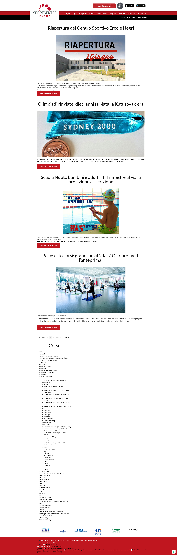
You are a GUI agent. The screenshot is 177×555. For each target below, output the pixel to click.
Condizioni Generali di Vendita (48, 370)
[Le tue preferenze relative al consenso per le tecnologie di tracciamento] (174, 552)
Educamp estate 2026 (133, 13)
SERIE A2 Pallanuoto (101, 13)
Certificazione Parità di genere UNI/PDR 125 (54, 501)
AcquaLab (91, 13)
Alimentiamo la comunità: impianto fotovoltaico (53, 358)
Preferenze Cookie (68, 548)
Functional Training (49, 449)
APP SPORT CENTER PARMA (48, 360)
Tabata (46, 463)
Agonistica (113, 13)
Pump (45, 461)
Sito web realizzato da (43, 546)
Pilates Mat (47, 457)
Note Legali (42, 489)
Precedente (41, 337)
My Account (42, 485)
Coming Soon (43, 368)
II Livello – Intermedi (52, 439)
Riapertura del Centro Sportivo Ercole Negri (91, 28)
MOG (40, 483)
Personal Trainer (46, 423)
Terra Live (44, 447)
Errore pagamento (44, 475)
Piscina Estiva (121, 13)
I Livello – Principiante (52, 437)
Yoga (45, 467)
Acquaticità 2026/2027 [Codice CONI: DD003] (57, 427)
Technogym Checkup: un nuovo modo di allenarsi (54, 514)
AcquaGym (47, 414)
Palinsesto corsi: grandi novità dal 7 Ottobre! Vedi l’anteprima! (90, 257)
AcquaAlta (47, 410)
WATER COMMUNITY (45, 516)
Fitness (75, 13)
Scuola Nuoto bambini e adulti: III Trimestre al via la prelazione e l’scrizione (91, 179)
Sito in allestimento (45, 505)
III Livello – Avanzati (52, 441)
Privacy (41, 495)
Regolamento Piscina (45, 497)
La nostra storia (44, 479)
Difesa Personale (44, 471)
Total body (47, 465)
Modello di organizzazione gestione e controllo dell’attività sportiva (85, 550)
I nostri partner (43, 477)
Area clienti (42, 362)
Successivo (59, 337)
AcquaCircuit (47, 412)
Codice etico (110, 550)
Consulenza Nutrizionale (46, 372)
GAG (45, 451)
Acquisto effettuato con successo (49, 356)
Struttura (41, 510)
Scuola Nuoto (83, 13)
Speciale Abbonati (44, 507)
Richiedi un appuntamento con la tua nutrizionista (104, 6)
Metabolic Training (49, 421)
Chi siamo (67, 13)
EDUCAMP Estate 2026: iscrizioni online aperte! (53, 473)
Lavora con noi (43, 481)
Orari (40, 491)
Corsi (40, 378)
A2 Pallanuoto (43, 352)
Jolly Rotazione (48, 419)
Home (44, 2)
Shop (40, 503)
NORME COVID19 (44, 487)
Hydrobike (47, 417)
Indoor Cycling (48, 453)
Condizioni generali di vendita (45, 550)
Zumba (46, 469)
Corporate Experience (45, 376)
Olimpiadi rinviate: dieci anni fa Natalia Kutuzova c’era (91, 104)
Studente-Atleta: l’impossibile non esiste (51, 512)
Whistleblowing (43, 518)
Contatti (143, 13)
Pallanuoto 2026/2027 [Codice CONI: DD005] (57, 406)
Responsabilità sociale (45, 499)
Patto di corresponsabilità (123, 550)
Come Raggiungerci (45, 366)
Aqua (43, 408)
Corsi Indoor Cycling (45, 520)
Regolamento (60, 550)
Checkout (42, 364)
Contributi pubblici (56, 548)
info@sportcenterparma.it (53, 544)
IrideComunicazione (56, 546)
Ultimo (67, 337)
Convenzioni (42, 374)
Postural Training (49, 459)
